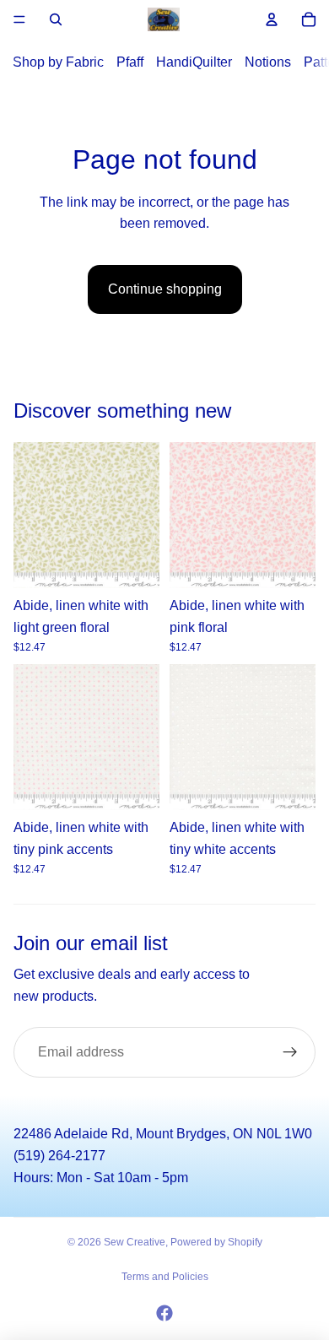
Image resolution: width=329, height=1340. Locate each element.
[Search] (55, 19)
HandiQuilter (194, 62)
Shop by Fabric (58, 62)
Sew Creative (134, 1242)
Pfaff (129, 62)
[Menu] (19, 19)
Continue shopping (165, 289)
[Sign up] (290, 1052)
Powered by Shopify (216, 1242)
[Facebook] (164, 1313)
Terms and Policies (164, 1277)
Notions (268, 62)
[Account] (271, 19)
